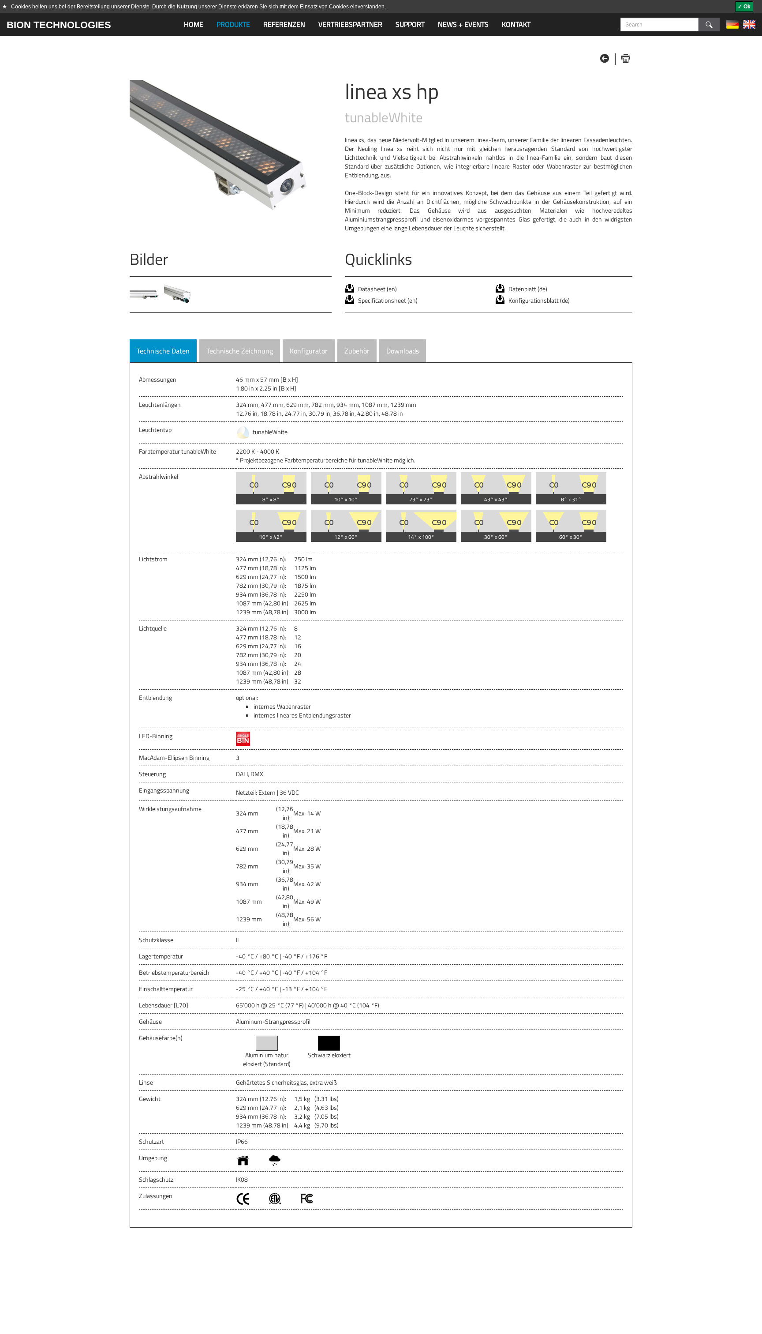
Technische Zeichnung (239, 351)
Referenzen (284, 24)
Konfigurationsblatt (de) (539, 300)
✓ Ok (744, 7)
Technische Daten (163, 351)
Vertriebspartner (350, 24)
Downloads (402, 351)
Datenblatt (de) (527, 288)
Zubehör (357, 351)
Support (410, 24)
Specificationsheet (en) (388, 300)
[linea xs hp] (231, 155)
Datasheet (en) (377, 288)
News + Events (463, 24)
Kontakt (516, 24)
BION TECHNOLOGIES (59, 24)
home (193, 24)
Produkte (233, 24)
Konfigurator (309, 351)
